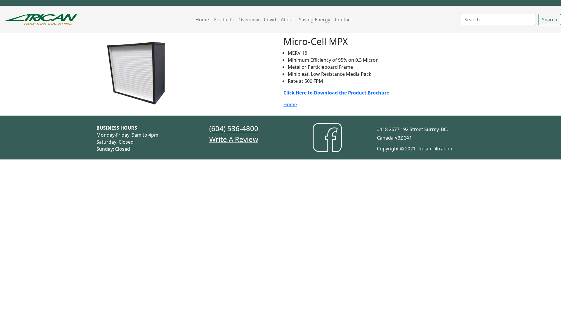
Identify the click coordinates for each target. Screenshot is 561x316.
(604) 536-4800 (233, 128)
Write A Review (233, 139)
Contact (343, 19)
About (287, 19)
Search (549, 19)
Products (224, 19)
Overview (248, 19)
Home (202, 19)
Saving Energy (314, 19)
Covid (270, 19)
